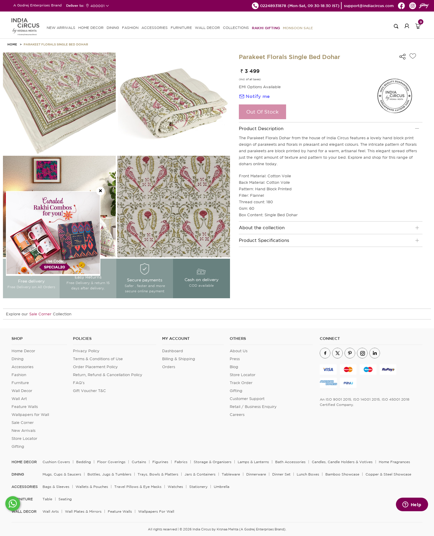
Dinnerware (256, 474)
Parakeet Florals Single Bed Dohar (56, 44)
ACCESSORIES (154, 27)
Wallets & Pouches (92, 486)
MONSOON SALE (298, 28)
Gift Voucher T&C (89, 391)
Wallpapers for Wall (30, 414)
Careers (237, 414)
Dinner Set (281, 474)
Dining (18, 359)
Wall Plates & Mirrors (83, 511)
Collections (236, 27)
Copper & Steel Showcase (388, 474)
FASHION (130, 27)
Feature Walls (25, 406)
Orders (168, 367)
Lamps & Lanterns (253, 461)
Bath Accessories (290, 461)
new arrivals (61, 27)
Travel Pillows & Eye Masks (137, 486)
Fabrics (180, 461)
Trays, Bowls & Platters (158, 474)
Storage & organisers (212, 461)
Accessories (22, 367)
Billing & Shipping (178, 359)
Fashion (19, 375)
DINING (113, 27)
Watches (175, 486)
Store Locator (24, 438)
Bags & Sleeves (56, 486)
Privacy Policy (86, 351)
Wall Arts (51, 511)
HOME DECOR (91, 27)
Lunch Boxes (308, 474)
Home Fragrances (394, 461)
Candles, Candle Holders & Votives (342, 461)
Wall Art (19, 398)
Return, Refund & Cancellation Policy (107, 375)
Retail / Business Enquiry (253, 406)
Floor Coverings (111, 461)
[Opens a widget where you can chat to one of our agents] (412, 505)
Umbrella (221, 486)
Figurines (160, 461)
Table (47, 499)
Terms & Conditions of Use (98, 359)
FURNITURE (181, 27)
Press (235, 359)
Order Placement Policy (95, 367)
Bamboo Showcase (342, 474)
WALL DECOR (207, 27)
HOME (12, 44)
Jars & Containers (200, 474)
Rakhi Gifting (266, 28)
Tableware (231, 474)
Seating (65, 499)
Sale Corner (40, 314)
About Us (238, 351)
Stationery (198, 486)
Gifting (18, 446)
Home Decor (23, 351)
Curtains (139, 461)
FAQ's (78, 383)
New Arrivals (23, 430)
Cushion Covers (56, 461)
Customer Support (247, 398)
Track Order (241, 383)
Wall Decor (22, 391)
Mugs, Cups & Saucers (62, 474)
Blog (234, 367)
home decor (24, 462)
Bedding (83, 461)
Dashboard (172, 351)
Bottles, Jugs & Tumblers (109, 474)
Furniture (20, 383)
